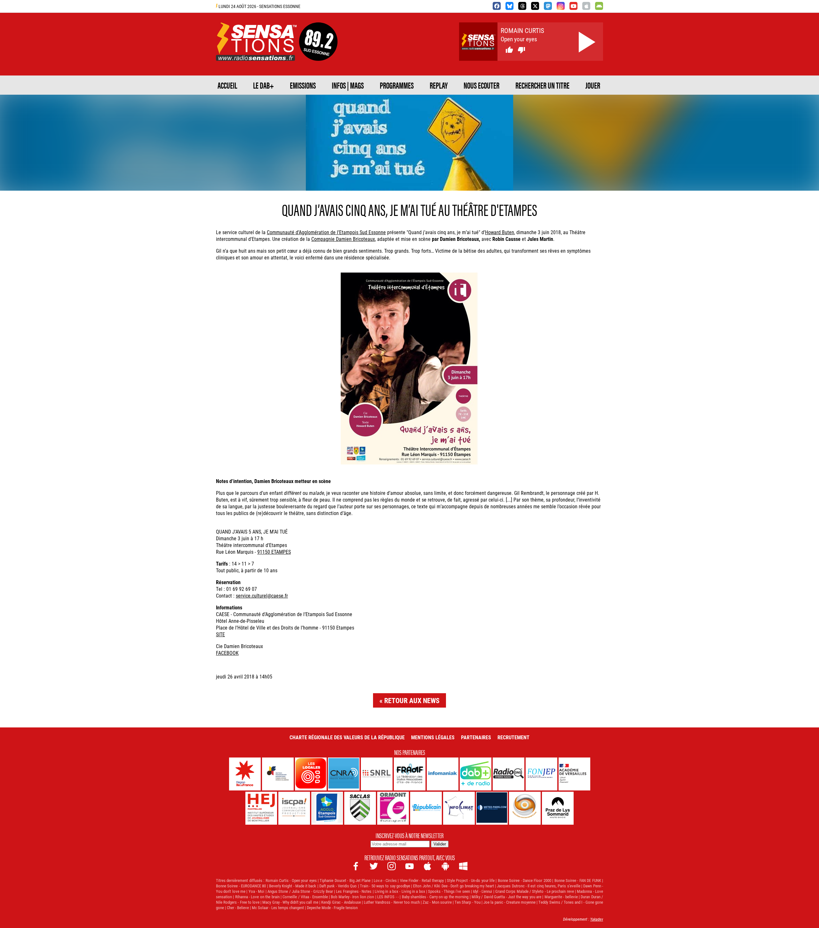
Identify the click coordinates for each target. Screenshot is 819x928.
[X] (535, 6)
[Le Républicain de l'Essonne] (426, 808)
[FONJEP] (541, 773)
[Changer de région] (318, 53)
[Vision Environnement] (525, 808)
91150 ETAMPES (274, 551)
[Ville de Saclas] (360, 808)
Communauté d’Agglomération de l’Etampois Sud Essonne (326, 232)
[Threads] (522, 6)
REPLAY (439, 85)
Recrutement (513, 737)
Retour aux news (412, 700)
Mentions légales (433, 737)
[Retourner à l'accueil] (256, 53)
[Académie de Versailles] (574, 773)
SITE (220, 634)
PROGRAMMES (397, 85)
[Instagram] (561, 6)
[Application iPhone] (586, 6)
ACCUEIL (227, 85)
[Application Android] (599, 6)
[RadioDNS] (508, 773)
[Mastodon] (548, 6)
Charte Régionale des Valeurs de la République (347, 737)
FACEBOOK (227, 652)
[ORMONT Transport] (393, 808)
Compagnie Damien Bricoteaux (343, 238)
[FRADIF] (409, 773)
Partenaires (476, 737)
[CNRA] (344, 773)
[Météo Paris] (492, 808)
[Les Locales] (311, 773)
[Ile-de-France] (245, 773)
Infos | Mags (348, 85)
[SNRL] (377, 773)
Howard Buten (499, 232)
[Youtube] (573, 6)
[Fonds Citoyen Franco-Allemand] (278, 773)
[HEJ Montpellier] (261, 808)
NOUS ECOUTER (481, 85)
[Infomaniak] (442, 773)
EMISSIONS (303, 85)
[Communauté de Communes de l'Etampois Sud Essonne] (327, 808)
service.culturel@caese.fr (262, 595)
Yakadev (596, 919)
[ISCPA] (294, 808)
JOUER (592, 85)
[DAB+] (475, 773)
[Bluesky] (509, 6)
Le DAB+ (263, 85)
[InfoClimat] (459, 808)
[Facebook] (497, 6)
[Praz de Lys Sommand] (558, 808)
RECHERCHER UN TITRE (542, 85)
